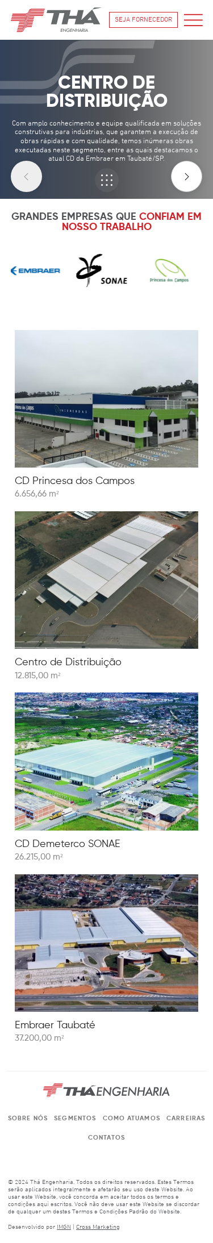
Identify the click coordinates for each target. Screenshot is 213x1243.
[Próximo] (186, 176)
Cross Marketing (98, 1227)
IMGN (64, 1227)
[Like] (107, 180)
